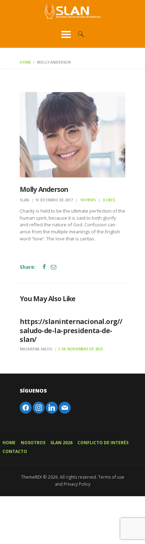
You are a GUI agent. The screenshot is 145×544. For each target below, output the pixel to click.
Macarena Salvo (36, 349)
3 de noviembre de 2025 (80, 349)
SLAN (25, 199)
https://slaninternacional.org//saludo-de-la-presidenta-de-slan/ (71, 330)
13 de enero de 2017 (54, 199)
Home (25, 62)
